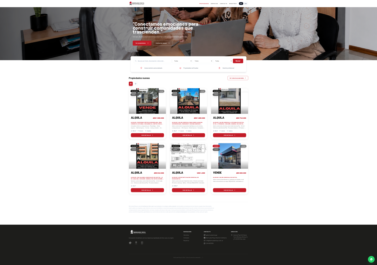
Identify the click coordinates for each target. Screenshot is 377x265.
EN (246, 3)
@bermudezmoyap (211, 235)
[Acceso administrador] (202, 257)
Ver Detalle (146, 135)
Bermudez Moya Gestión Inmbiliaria (216, 238)
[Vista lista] (131, 84)
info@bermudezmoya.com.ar (214, 240)
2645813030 (210, 243)
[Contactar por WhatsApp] (371, 259)
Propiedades (204, 3)
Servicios (214, 3)
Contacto (223, 3)
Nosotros (233, 3)
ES (241, 3)
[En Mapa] (136, 84)
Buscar (238, 61)
